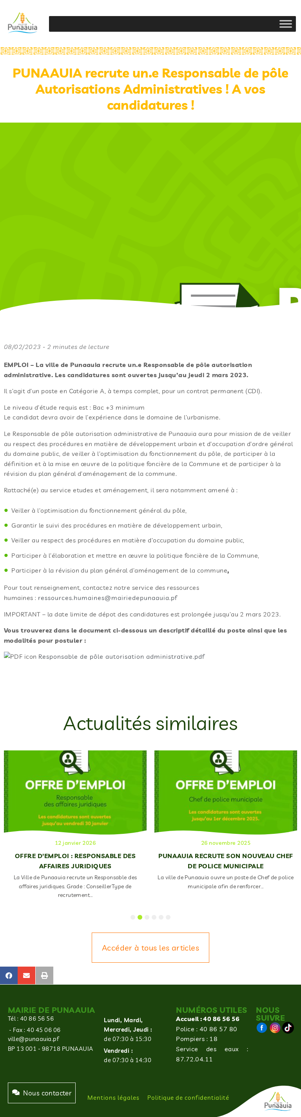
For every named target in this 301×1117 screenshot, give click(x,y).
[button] (9, 975)
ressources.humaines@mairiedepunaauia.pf (107, 598)
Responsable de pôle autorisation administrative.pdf (121, 656)
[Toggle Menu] (285, 23)
